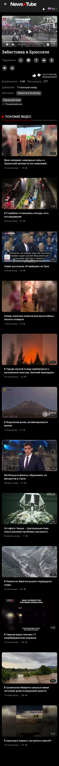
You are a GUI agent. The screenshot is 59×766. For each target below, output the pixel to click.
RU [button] (53, 8)
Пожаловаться (13, 104)
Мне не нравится (39, 75)
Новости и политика (29, 93)
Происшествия (11, 100)
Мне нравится (34, 75)
